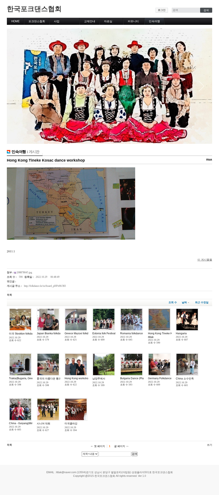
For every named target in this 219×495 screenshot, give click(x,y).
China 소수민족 (185, 378)
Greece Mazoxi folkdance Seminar (85, 333)
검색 (134, 453)
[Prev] (17, 86)
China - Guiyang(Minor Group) (26, 423)
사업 (56, 21)
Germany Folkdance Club (163, 378)
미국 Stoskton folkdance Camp (26, 333)
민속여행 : (25, 152)
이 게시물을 (204, 259)
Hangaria (181, 333)
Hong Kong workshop (77, 378)
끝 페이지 (119, 446)
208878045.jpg (24, 272)
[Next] (201, 86)
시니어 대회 (43, 423)
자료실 (108, 21)
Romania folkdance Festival (136, 333)
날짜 (184, 302)
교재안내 (89, 21)
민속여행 (154, 21)
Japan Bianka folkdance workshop (57, 333)
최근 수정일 (202, 302)
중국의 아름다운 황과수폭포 (53, 378)
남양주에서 (98, 378)
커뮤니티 (133, 21)
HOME (15, 21)
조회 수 (173, 302)
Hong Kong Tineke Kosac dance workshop (46, 160)
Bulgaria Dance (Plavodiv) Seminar (140, 378)
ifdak (209, 159)
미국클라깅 (71, 423)
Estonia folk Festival (103, 333)
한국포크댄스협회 (34, 9)
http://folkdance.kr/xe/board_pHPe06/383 (45, 285)
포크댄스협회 (36, 21)
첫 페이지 (99, 446)
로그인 (162, 10)
